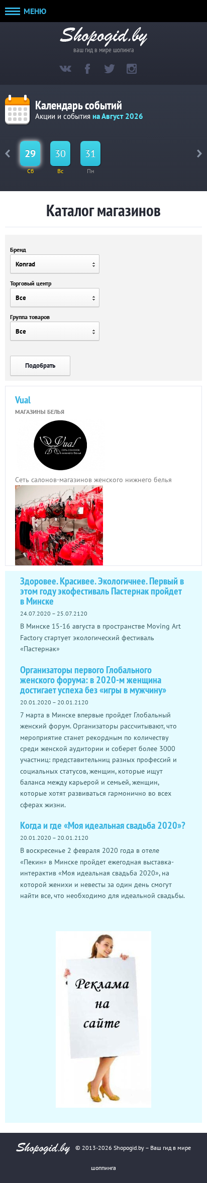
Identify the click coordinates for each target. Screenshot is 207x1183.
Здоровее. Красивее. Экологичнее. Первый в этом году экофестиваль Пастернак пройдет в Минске (102, 591)
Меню (34, 11)
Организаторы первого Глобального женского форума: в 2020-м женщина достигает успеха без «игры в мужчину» (93, 679)
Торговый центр (30, 283)
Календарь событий (78, 105)
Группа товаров (30, 317)
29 (30, 153)
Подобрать (40, 365)
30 (60, 153)
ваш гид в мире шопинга (103, 49)
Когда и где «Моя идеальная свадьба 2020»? (102, 825)
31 (90, 153)
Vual (23, 399)
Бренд (18, 249)
